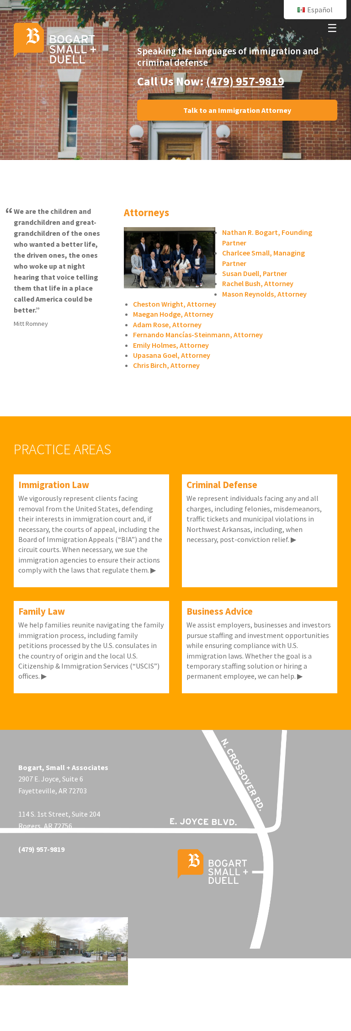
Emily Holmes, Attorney (171, 345)
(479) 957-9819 (245, 81)
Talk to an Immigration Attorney (237, 110)
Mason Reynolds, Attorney (264, 293)
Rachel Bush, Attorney (257, 283)
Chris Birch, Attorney (166, 365)
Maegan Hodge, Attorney (173, 314)
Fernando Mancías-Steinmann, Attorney (198, 334)
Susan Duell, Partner (254, 273)
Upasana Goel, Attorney (171, 355)
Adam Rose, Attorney (167, 324)
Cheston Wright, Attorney (174, 303)
